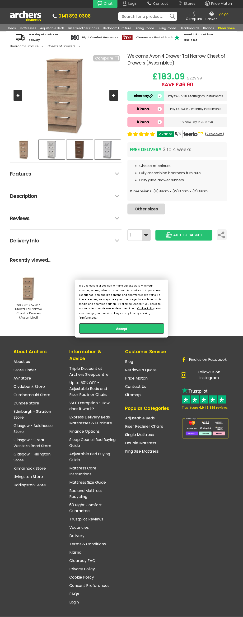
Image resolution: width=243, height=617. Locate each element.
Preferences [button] (88, 317)
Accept (121, 328)
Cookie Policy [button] (145, 308)
